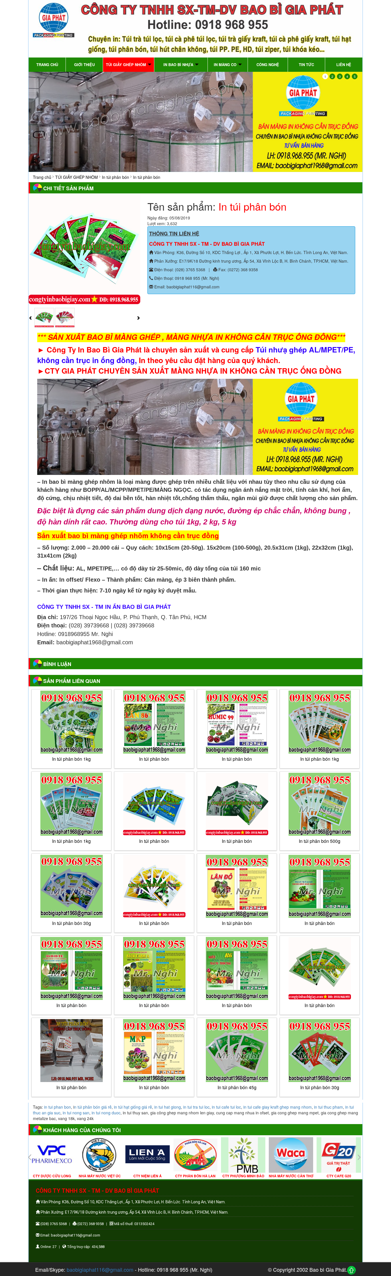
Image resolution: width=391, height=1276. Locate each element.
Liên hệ (343, 64)
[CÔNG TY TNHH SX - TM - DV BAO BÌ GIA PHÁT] (195, 28)
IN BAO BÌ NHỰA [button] (178, 64)
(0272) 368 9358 (90, 1224)
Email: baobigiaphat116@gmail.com (186, 287)
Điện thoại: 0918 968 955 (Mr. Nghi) (186, 278)
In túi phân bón (115, 177)
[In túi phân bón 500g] (319, 804)
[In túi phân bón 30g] (71, 886)
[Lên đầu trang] (351, 1270)
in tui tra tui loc (196, 1107)
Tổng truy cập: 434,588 (85, 1247)
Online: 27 (48, 1247)
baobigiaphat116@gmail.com (100, 1269)
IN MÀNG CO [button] (226, 64)
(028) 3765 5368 (53, 1224)
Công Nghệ (267, 64)
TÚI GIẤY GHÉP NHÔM (76, 177)
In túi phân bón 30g (71, 923)
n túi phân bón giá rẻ (93, 1107)
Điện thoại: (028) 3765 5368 (179, 269)
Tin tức (306, 64)
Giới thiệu (84, 64)
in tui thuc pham (328, 1107)
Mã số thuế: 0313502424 (133, 1224)
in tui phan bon (57, 1107)
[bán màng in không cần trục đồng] (195, 122)
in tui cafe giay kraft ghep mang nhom (277, 1107)
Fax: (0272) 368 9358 (237, 269)
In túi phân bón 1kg (71, 759)
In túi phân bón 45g (237, 1087)
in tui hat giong (167, 1107)
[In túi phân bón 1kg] (71, 722)
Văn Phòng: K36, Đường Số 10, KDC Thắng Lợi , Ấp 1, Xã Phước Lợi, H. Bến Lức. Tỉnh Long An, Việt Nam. (250, 252)
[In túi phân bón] (84, 248)
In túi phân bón (154, 841)
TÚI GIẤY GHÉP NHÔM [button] (126, 64)
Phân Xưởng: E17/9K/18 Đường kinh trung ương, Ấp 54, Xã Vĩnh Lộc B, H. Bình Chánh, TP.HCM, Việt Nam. (250, 261)
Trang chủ (47, 64)
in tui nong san (76, 1112)
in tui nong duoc (106, 1112)
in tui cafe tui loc (226, 1107)
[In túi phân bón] (154, 804)
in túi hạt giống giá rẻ (133, 1107)
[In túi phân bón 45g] (236, 1050)
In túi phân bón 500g (319, 841)
